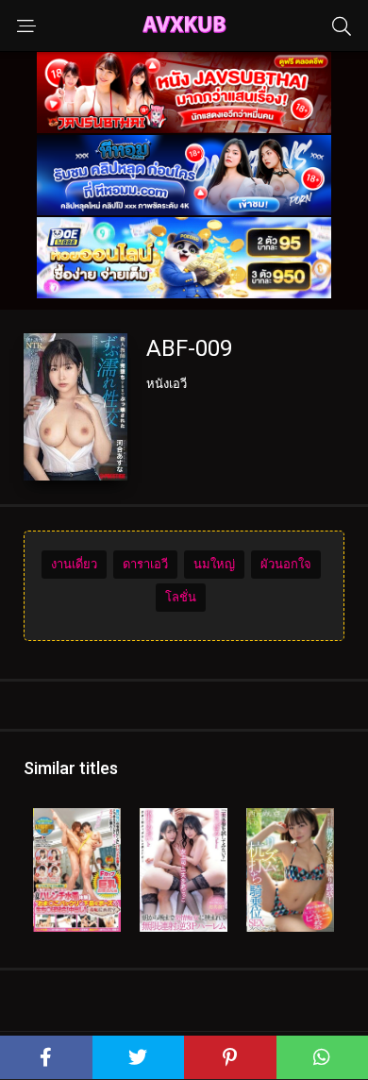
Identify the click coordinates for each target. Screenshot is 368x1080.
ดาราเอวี (145, 564)
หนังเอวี (166, 384)
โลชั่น (180, 597)
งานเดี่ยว (74, 564)
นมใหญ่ (214, 564)
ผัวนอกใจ (285, 564)
